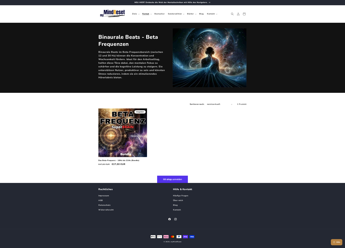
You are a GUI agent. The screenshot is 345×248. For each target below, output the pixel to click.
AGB (100, 200)
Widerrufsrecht (106, 210)
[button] (135, 14)
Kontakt (177, 210)
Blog (175, 205)
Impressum (103, 195)
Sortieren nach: (197, 104)
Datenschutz (104, 205)
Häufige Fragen (180, 195)
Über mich (178, 200)
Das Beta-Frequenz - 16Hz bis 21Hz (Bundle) (118, 160)
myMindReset (176, 242)
